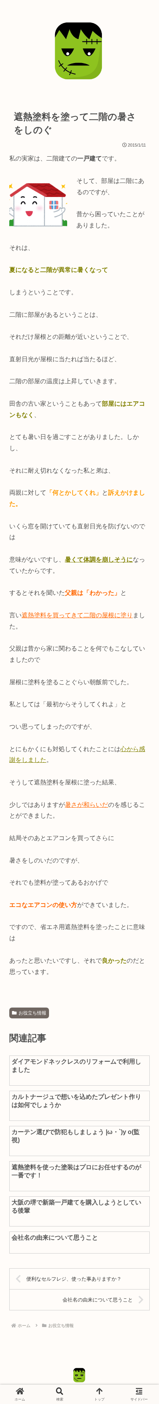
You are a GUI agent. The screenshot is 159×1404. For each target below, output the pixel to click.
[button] (138, 1094)
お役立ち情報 (32, 1013)
